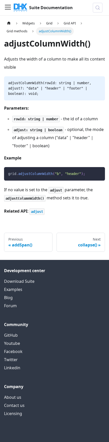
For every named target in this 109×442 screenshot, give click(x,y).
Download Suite (19, 281)
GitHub (11, 335)
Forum (10, 305)
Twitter (11, 359)
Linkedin (12, 368)
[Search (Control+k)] (97, 7)
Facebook (13, 351)
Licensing (13, 413)
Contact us (14, 405)
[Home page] (9, 23)
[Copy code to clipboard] (99, 173)
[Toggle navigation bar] (8, 7)
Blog (8, 297)
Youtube (12, 343)
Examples (13, 289)
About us (12, 397)
